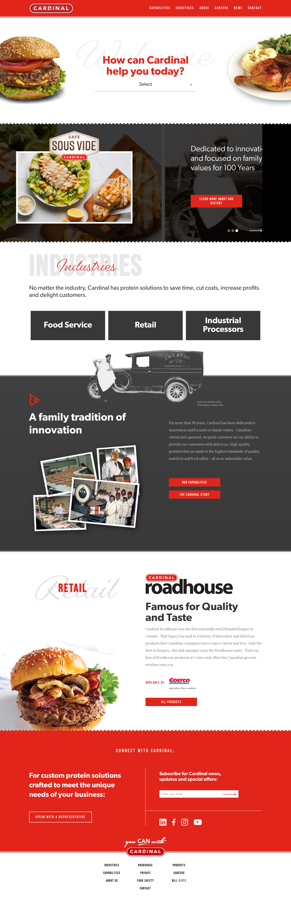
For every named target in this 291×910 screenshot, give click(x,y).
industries (185, 8)
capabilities (159, 8)
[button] (146, 85)
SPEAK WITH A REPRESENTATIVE (60, 817)
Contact (255, 8)
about (204, 8)
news (238, 8)
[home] (58, 8)
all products (171, 702)
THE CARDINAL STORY (194, 495)
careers (222, 8)
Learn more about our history (55, 201)
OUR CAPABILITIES (194, 482)
